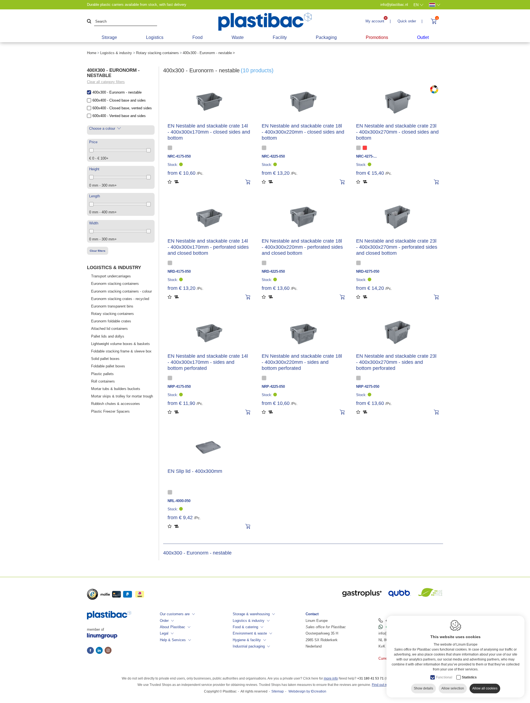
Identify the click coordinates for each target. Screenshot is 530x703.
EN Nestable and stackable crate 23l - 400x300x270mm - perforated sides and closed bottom (396, 247)
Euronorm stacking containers (115, 284)
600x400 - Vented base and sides (119, 116)
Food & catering (245, 627)
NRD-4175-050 (179, 271)
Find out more (382, 685)
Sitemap (277, 691)
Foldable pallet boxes (108, 366)
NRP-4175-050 (179, 386)
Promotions (377, 37)
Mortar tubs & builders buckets (115, 389)
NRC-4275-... (366, 156)
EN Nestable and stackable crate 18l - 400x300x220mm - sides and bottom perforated (302, 362)
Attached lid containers (109, 329)
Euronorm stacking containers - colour (121, 291)
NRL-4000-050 (179, 501)
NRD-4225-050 (273, 271)
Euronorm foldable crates (111, 321)
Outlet (423, 37)
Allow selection (452, 688)
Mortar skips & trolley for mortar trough (122, 396)
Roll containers (103, 381)
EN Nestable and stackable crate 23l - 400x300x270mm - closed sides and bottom (397, 132)
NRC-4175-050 (179, 156)
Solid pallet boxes (105, 359)
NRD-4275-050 (367, 271)
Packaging (326, 37)
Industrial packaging (249, 646)
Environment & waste (250, 633)
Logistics (154, 37)
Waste (238, 37)
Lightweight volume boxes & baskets (120, 344)
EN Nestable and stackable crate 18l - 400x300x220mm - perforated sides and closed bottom (302, 247)
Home (91, 53)
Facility (280, 37)
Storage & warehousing (251, 614)
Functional (444, 677)
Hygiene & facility (247, 640)
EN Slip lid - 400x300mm (195, 471)
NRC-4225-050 (273, 156)
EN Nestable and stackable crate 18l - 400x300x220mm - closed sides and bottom (303, 132)
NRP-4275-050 (367, 386)
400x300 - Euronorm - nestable (117, 92)
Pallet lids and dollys (107, 336)
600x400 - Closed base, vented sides (122, 108)
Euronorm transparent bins (112, 306)
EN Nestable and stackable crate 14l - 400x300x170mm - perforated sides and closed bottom (208, 247)
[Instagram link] (108, 651)
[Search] (89, 21)
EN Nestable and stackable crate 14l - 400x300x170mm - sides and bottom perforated (208, 362)
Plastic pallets (102, 374)
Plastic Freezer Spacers (110, 411)
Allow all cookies (484, 688)
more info (331, 678)
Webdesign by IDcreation (307, 691)
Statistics (469, 677)
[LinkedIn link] (100, 651)
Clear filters (97, 250)
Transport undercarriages (111, 276)
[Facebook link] (91, 651)
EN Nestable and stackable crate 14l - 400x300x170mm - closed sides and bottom (209, 132)
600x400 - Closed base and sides (119, 100)
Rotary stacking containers (157, 53)
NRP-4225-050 (273, 386)
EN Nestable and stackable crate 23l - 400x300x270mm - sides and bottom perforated (396, 362)
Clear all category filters (106, 82)
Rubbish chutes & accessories (115, 404)
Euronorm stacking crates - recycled (120, 299)
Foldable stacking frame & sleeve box (121, 351)
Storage (109, 37)
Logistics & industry (116, 53)
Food (197, 37)
